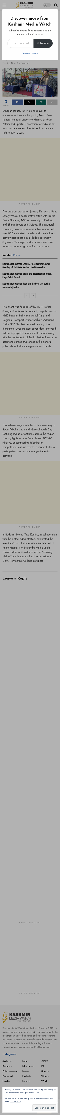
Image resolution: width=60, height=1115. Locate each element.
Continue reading (30, 53)
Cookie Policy (15, 1101)
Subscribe (43, 43)
